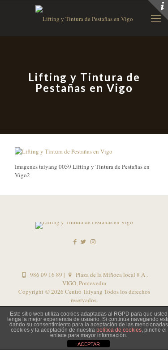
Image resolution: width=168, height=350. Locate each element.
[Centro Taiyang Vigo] (84, 17)
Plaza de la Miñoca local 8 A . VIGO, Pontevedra (105, 279)
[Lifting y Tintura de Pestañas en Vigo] (63, 151)
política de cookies (119, 330)
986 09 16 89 (45, 275)
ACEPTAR (89, 344)
